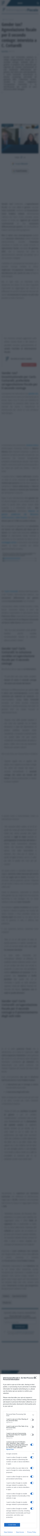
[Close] (36, 1378)
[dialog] (20, 1455)
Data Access (20, 1532)
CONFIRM (12, 1525)
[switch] (32, 1420)
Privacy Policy (31, 1532)
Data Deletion (8, 1532)
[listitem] (20, 1414)
